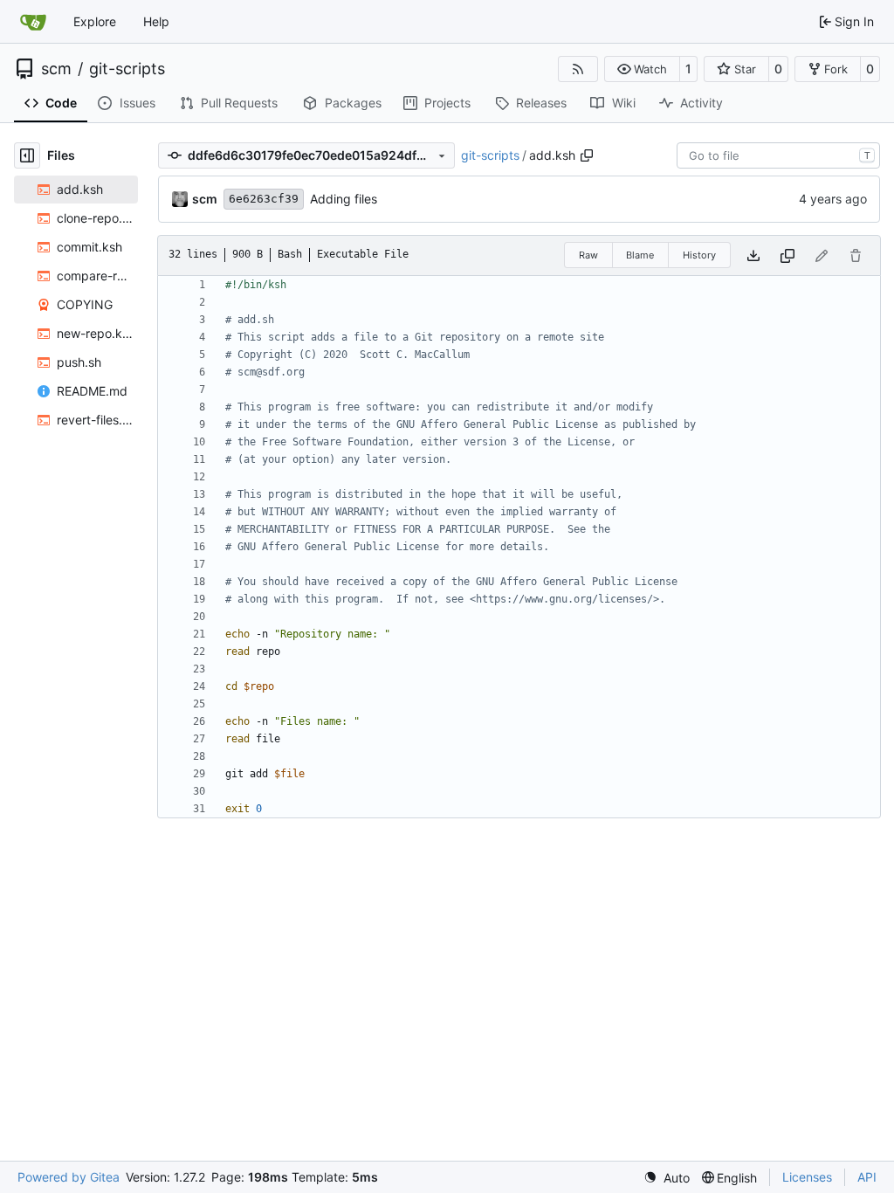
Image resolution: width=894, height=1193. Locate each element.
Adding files (343, 198)
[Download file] (753, 255)
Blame (640, 255)
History (699, 255)
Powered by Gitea (68, 1176)
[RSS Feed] (578, 69)
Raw (588, 255)
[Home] (33, 22)
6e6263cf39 (264, 198)
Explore (94, 21)
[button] (642, 69)
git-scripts (127, 69)
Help (156, 21)
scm (56, 69)
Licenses (807, 1176)
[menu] (666, 1177)
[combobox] (778, 155)
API (867, 1176)
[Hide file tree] (27, 155)
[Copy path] (587, 155)
